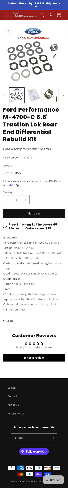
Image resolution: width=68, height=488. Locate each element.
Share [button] (10, 320)
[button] (7, 15)
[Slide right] (64, 96)
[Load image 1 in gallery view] (16, 95)
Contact (12, 396)
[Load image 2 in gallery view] (33, 95)
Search (12, 387)
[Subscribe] (53, 437)
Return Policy (16, 413)
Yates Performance (28, 481)
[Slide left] (4, 96)
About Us (13, 404)
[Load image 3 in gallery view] (51, 95)
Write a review (34, 358)
